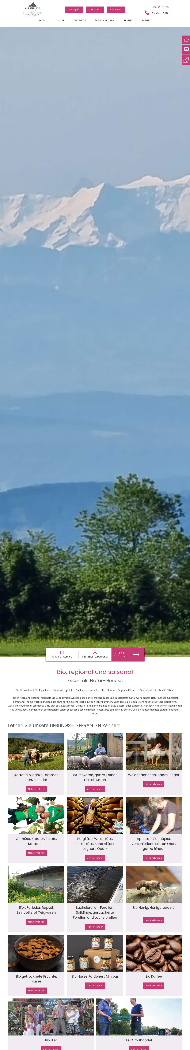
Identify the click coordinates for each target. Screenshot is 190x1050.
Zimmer (60, 20)
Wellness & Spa (104, 20)
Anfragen (74, 9)
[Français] (163, 7)
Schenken (115, 9)
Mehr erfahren (36, 789)
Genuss (128, 20)
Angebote (80, 20)
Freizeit (147, 20)
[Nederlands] (167, 7)
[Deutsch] (154, 7)
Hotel (42, 20)
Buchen (95, 9)
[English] (158, 7)
